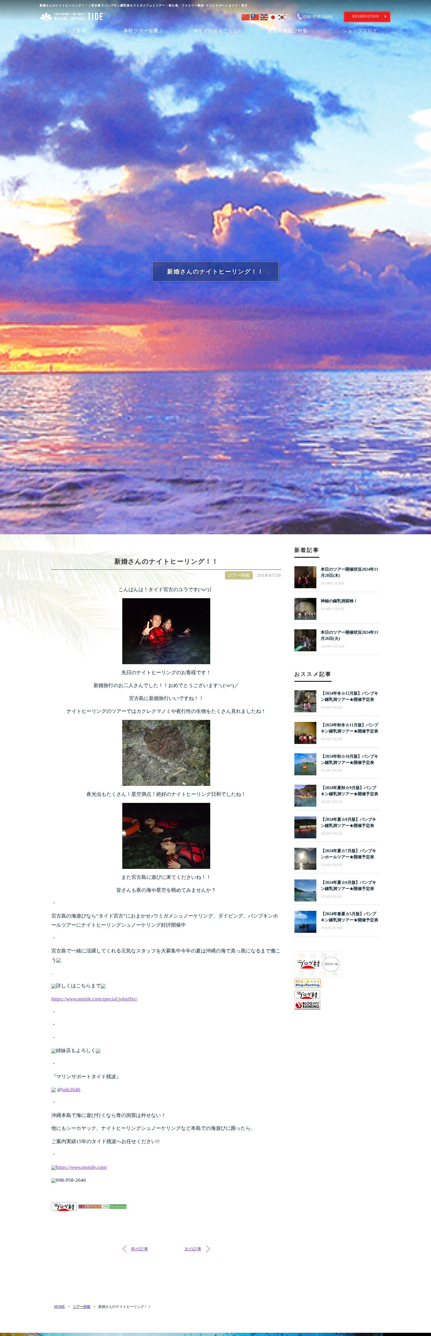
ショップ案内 (71, 30)
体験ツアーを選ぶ (143, 30)
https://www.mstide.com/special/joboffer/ (94, 999)
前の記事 (139, 1249)
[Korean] (282, 16)
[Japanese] (273, 16)
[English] (264, 16)
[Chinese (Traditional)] (255, 16)
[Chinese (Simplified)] (246, 16)
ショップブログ (359, 30)
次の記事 (192, 1249)
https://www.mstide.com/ (81, 1167)
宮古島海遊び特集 (288, 30)
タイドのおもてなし (215, 30)
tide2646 (71, 1089)
